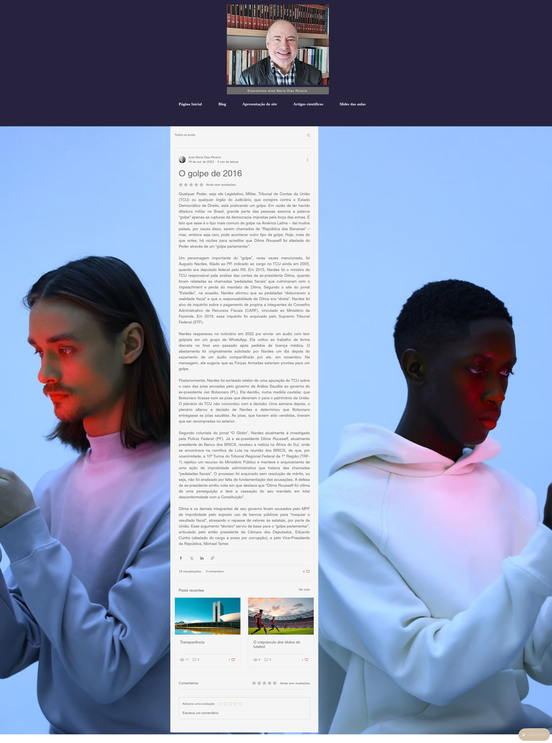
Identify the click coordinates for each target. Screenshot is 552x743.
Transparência (192, 642)
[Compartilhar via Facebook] (181, 558)
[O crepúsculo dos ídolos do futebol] (281, 616)
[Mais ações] (307, 159)
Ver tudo (304, 589)
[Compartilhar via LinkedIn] (202, 558)
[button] (308, 135)
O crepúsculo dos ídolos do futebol (276, 644)
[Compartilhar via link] (212, 558)
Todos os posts (185, 134)
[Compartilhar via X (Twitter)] (191, 558)
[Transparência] (207, 616)
